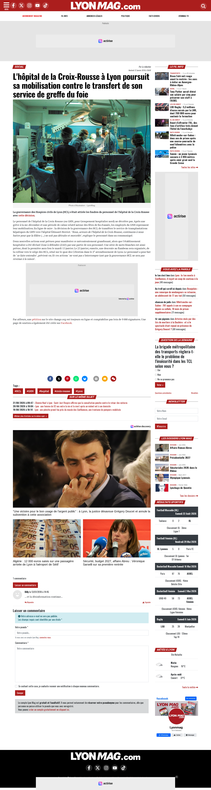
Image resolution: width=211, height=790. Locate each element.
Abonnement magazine (32, 15)
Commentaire (21, 643)
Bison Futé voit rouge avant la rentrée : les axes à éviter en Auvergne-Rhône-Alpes (183, 80)
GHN (31, 391)
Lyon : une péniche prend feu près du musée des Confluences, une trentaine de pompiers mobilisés (78, 409)
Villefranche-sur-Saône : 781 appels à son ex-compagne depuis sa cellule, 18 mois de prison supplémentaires (174, 307)
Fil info (64, 15)
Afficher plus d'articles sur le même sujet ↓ (30, 415)
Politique (125, 15)
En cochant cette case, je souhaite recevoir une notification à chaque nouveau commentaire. (59, 686)
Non (159, 374)
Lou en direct (175, 104)
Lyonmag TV (184, 15)
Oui (158, 370)
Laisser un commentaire (25, 585)
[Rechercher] (202, 6)
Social (19, 66)
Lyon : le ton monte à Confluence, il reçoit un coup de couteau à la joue (176, 279)
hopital (45, 391)
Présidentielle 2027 (180, 457)
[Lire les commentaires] (113, 379)
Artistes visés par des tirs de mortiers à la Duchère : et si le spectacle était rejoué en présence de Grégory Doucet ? (175, 324)
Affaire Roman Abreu (181, 447)
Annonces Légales (94, 15)
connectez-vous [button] (45, 637)
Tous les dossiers (188, 495)
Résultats (194, 393)
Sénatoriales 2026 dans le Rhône (183, 469)
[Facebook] (13, 5)
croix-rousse (63, 391)
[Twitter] (21, 5)
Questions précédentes (163, 393)
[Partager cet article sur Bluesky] (85, 379)
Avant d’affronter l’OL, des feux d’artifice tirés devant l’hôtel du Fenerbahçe (184, 125)
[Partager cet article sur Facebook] (50, 379)
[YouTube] (37, 5)
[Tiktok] (45, 5)
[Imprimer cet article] (96, 379)
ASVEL (172, 89)
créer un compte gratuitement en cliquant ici (49, 709)
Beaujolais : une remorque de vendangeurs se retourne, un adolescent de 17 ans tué (176, 292)
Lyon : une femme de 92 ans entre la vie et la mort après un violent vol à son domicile (73, 406)
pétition (36, 319)
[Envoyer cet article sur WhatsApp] (76, 379)
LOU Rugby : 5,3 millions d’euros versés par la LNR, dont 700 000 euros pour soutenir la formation (183, 111)
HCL (18, 391)
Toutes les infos (188, 167)
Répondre (30, 602)
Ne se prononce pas (165, 379)
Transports (175, 73)
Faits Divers (154, 15)
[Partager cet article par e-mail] (105, 379)
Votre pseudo (21, 627)
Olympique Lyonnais (180, 477)
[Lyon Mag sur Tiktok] (123, 770)
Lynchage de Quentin (180, 488)
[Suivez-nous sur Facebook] (176, 717)
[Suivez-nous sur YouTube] (114, 770)
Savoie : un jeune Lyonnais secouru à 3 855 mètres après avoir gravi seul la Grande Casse (183, 158)
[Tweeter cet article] (59, 379)
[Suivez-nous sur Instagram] (105, 770)
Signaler (147, 602)
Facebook (66, 323)
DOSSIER (173, 445)
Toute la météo (189, 687)
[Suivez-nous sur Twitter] (97, 770)
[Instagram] (29, 5)
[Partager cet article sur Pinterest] (67, 379)
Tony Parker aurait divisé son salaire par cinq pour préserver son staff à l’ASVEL (183, 96)
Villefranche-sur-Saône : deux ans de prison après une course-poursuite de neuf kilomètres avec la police (183, 141)
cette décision (26, 215)
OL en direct (175, 120)
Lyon (80, 391)
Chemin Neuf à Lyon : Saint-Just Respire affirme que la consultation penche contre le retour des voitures (81, 403)
